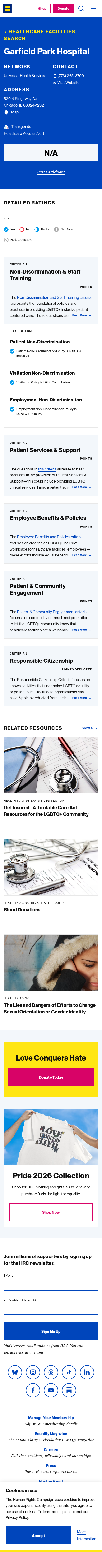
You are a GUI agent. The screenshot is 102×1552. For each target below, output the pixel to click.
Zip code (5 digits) (29, 1299)
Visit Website (68, 82)
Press (51, 1465)
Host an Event (51, 1481)
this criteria (47, 469)
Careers (51, 1449)
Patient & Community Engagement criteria (52, 611)
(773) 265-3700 (70, 75)
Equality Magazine (51, 1433)
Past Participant (51, 171)
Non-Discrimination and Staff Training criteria (54, 297)
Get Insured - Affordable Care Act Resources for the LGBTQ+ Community (46, 810)
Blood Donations (22, 910)
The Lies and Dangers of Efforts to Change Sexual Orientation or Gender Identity (50, 1008)
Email (18, 1275)
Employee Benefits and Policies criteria (49, 537)
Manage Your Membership (51, 1417)
